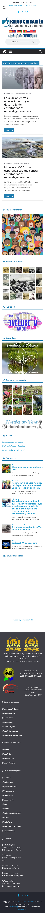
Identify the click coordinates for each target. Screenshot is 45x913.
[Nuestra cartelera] (22, 420)
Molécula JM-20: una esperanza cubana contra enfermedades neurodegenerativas (21, 172)
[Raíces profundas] (22, 267)
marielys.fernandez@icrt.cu (13, 876)
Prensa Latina (9, 800)
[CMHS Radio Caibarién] (4, 51)
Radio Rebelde (9, 713)
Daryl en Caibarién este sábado (13, 450)
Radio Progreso (9, 727)
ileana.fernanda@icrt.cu (12, 850)
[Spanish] (10, 31)
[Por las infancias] (22, 215)
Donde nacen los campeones (12, 442)
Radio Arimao (9, 758)
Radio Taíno (8, 722)
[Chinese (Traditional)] (34, 31)
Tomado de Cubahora (23, 94)
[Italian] (22, 31)
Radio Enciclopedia (11, 731)
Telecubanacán (9, 831)
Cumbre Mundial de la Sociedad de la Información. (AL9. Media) (22, 656)
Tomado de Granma (23, 163)
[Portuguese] (25, 31)
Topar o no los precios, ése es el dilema (23, 6)
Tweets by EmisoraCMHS (22, 620)
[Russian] (28, 31)
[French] (16, 31)
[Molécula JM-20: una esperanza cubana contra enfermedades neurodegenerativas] (22, 147)
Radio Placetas (9, 763)
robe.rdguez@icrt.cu (11, 886)
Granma (7, 778)
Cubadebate (8, 782)
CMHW (6, 749)
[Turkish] (31, 31)
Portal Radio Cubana (12, 709)
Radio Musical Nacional (13, 735)
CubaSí (6, 809)
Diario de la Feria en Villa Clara (13, 446)
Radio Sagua (8, 754)
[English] (13, 31)
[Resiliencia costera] (22, 344)
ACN (5, 804)
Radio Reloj (8, 718)
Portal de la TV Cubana (12, 826)
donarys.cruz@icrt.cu (11, 868)
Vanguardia (8, 795)
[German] (19, 31)
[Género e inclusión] (22, 312)
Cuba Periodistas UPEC (12, 813)
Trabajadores (9, 791)
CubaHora (8, 822)
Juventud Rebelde (10, 786)
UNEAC (6, 817)
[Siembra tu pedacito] (22, 386)
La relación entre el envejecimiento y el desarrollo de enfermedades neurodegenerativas (17, 104)
